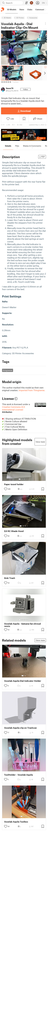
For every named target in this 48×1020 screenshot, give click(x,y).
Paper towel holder (14, 484)
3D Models (7, 18)
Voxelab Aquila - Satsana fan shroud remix (22, 624)
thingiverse (7, 370)
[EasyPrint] (26, 3)
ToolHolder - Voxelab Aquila (18, 775)
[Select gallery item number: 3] (24, 479)
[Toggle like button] (5, 488)
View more (40, 442)
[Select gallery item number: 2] (22, 479)
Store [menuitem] (21, 9)
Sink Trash (9, 578)
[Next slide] (44, 73)
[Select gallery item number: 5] (28, 479)
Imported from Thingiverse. (32, 390)
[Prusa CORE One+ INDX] (24, 135)
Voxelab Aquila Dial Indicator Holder (22, 681)
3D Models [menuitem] (11, 9)
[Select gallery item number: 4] (26, 479)
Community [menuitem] (40, 9)
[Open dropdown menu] (45, 23)
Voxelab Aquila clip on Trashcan (20, 728)
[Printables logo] (2, 9)
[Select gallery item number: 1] (20, 479)
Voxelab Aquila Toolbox (16, 821)
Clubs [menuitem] (29, 9)
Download (25, 111)
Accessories (33, 18)
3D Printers (20, 18)
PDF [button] (43, 157)
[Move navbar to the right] (45, 9)
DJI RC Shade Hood (14, 531)
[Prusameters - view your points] (31, 2)
